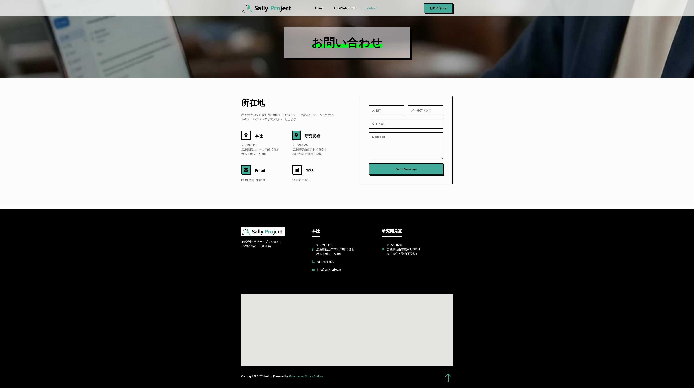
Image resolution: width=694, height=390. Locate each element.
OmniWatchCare (344, 8)
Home (319, 8)
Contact (371, 8)
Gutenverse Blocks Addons (306, 376)
